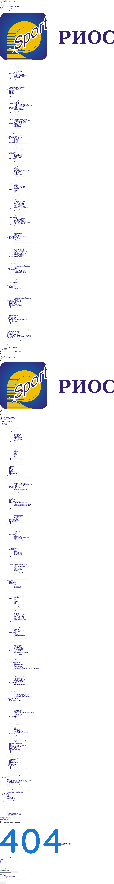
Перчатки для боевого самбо (19, 186)
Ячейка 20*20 (16, 141)
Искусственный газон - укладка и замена (15, 339)
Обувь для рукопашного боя (19, 223)
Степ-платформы (17, 172)
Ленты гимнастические (18, 258)
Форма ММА (16, 212)
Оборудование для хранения (16, 305)
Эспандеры (12, 153)
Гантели (15, 81)
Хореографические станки (15, 263)
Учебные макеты (13, 321)
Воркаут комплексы (14, 107)
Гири (15, 82)
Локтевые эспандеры (18, 155)
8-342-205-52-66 (7, 1)
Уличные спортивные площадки (17, 108)
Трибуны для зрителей (14, 307)
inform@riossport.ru (5, 819)
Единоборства (10, 177)
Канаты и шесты (17, 244)
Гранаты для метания (18, 273)
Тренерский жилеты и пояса (19, 196)
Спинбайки (16, 72)
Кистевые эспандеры (18, 154)
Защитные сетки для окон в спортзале (21, 143)
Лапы (15, 192)
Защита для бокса (17, 194)
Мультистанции (17, 77)
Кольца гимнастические (19, 247)
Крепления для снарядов (19, 228)
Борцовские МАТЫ (18, 233)
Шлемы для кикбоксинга (19, 202)
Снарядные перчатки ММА (19, 215)
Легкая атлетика (13, 269)
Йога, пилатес (13, 158)
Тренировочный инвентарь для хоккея (21, 297)
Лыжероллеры (13, 312)
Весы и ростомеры (14, 303)
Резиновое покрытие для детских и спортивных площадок (19, 336)
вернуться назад (66, 844)
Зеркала (15, 267)
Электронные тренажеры (15, 325)
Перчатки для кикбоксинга (19, 201)
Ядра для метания (17, 279)
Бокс (11, 189)
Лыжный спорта (13, 286)
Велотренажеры (17, 66)
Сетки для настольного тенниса (20, 150)
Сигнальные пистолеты (15, 323)
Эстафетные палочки (18, 275)
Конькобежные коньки (18, 290)
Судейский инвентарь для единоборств (18, 236)
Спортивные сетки (14, 142)
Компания (2, 859)
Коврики (15, 159)
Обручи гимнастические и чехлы (20, 251)
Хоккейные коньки (17, 288)
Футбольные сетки (17, 145)
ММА (11, 208)
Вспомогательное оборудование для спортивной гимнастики (26, 242)
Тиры (11, 320)
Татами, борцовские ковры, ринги (17, 231)
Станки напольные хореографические (21, 265)
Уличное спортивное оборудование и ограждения (17, 101)
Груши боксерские (17, 226)
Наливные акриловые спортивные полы (18, 135)
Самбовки (16, 185)
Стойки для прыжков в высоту (20, 271)
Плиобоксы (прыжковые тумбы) (20, 176)
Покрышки (16, 234)
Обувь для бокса (17, 195)
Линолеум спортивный (15, 133)
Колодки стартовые (18, 280)
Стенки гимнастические (19, 255)
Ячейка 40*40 (16, 140)
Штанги (15, 85)
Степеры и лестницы (18, 71)
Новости (5, 348)
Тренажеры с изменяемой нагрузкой (21, 104)
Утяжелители (16, 169)
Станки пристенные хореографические (22, 266)
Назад (8, 425)
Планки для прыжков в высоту (20, 272)
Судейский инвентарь (14, 100)
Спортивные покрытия (12, 118)
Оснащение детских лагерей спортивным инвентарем (18, 330)
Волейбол (12, 91)
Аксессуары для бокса (18, 198)
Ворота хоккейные (17, 299)
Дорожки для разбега (18, 243)
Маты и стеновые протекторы (16, 123)
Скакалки (16, 168)
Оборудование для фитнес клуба (13, 333)
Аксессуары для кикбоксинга (20, 206)
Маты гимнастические (18, 124)
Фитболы (16, 175)
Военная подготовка (11, 318)
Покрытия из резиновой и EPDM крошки (19, 119)
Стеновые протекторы (18, 128)
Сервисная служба (10, 337)
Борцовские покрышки (18, 127)
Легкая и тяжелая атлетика (12, 268)
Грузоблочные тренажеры (19, 74)
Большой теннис (13, 98)
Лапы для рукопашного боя (19, 220)
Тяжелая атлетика (14, 282)
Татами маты (16, 125)
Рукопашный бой (14, 217)
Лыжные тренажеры (18, 69)
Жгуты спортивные (18, 157)
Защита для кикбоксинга (19, 205)
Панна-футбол (17, 111)
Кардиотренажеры (14, 64)
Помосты (16, 283)
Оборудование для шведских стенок (21, 250)
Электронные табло (14, 302)
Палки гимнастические (18, 252)
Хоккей (11, 94)
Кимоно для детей (17, 180)
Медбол (15, 165)
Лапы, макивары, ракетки (19, 203)
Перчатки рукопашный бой (19, 218)
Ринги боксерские (17, 235)
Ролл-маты (16, 130)
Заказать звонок (3, 419)
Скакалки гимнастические (19, 261)
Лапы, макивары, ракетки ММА (20, 211)
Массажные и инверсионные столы (17, 87)
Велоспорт (12, 314)
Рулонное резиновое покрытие (20, 122)
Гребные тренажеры (18, 70)
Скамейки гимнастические (19, 254)
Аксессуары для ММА (18, 216)
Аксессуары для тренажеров (16, 88)
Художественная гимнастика (16, 256)
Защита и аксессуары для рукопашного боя (22, 222)
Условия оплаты (3, 865)
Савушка (8, 326)
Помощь (1, 864)
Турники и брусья (17, 171)
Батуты (15, 239)
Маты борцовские (17, 126)
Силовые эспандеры (18, 156)
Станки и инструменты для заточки (21, 291)
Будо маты (16, 129)
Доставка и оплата (10, 344)
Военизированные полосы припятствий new (19, 319)
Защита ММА (16, 214)
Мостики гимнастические (19, 249)
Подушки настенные (18, 227)
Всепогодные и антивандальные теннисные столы (20, 114)
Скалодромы (12, 308)
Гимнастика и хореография (12, 237)
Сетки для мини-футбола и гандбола (21, 146)
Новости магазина (5, 870)
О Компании (6, 342)
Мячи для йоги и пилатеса (19, 161)
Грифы (15, 79)
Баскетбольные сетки (18, 144)
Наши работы (6, 341)
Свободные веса (13, 78)
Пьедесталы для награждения (16, 306)
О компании (2, 860)
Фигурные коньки (17, 289)
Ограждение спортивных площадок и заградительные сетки (19, 335)
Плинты (15, 284)
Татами (15, 232)
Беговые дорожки (17, 65)
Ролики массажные (18, 160)
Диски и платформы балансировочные (22, 170)
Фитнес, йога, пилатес (11, 152)
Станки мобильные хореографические (21, 264)
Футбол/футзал (13, 90)
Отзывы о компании (11, 345)
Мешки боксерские (18, 225)
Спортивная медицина (11, 317)
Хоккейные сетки (17, 151)
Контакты (5, 349)
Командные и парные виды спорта (14, 89)
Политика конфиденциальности (6, 861)
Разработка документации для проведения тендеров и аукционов (20, 338)
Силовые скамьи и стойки (19, 76)
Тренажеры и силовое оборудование (14, 63)
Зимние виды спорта (11, 285)
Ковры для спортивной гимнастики (21, 245)
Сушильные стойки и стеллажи (16, 309)
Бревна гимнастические (18, 240)
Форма (15, 184)
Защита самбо (16, 188)
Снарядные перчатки (18, 199)
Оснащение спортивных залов (13, 334)
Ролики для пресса (17, 166)
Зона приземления (17, 281)
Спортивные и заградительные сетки (14, 137)
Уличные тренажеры (14, 103)
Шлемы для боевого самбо (19, 187)
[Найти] (1, 359)
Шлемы (15, 191)
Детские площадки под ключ (13, 332)
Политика (9, 346)
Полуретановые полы (14, 136)
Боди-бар (15, 173)
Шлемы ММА (16, 210)
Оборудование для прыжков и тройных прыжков (24, 277)
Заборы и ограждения (14, 115)
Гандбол (12, 93)
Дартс (11, 95)
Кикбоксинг (13, 200)
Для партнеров (3, 863)
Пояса (15, 182)
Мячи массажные (17, 162)
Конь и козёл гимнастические (20, 248)
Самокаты (12, 313)
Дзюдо (11, 178)
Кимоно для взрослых (18, 179)
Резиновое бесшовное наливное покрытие (22, 120)
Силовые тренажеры (14, 73)
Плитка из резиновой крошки (20, 121)
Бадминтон (12, 96)
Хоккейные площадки (14, 112)
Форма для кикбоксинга (19, 204)
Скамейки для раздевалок (15, 301)
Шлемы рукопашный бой (19, 219)
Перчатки (16, 190)
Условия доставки (3, 867)
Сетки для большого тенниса (20, 149)
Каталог (5, 62)
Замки (15, 84)
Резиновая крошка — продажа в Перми (15, 340)
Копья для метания (17, 276)
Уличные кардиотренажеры (19, 106)
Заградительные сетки (15, 138)
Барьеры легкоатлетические (19, 270)
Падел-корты (16, 110)
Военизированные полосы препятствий (18, 113)
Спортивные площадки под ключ (13, 331)
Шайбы (15, 294)
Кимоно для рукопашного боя (20, 221)
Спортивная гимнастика (15, 238)
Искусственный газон (14, 134)
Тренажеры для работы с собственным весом (23, 105)
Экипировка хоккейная (18, 296)
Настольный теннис (14, 97)
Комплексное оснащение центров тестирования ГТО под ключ (19, 329)
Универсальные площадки (19, 109)
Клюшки (15, 293)
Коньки (12, 287)
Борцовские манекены (18, 230)
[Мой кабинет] (0, 353)
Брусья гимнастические (18, 241)
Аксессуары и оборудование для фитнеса (18, 163)
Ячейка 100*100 (17, 139)
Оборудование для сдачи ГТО (16, 102)
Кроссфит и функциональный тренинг (18, 86)
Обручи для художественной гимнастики (22, 259)
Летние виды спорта (11, 310)
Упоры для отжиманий (18, 167)
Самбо (11, 183)
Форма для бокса (17, 193)
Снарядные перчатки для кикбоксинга (21, 207)
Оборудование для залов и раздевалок (15, 300)
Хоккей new (13, 292)
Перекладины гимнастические (20, 253)
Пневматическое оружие (15, 322)
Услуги (4, 328)
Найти (3, 882)
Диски (15, 80)
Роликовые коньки (14, 315)
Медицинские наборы (14, 324)
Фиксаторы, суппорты (18, 174)
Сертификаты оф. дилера (12, 347)
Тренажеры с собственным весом (20, 75)
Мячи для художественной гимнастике (22, 260)
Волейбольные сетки (18, 147)
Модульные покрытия (14, 131)
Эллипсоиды (16, 68)
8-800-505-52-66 (3, 0)
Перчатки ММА (17, 209)
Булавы (15, 257)
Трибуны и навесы (14, 117)
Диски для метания (18, 274)
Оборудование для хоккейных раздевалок (22, 298)
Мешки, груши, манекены (15, 224)
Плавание (9, 316)
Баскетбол (12, 92)
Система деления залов (15, 304)
